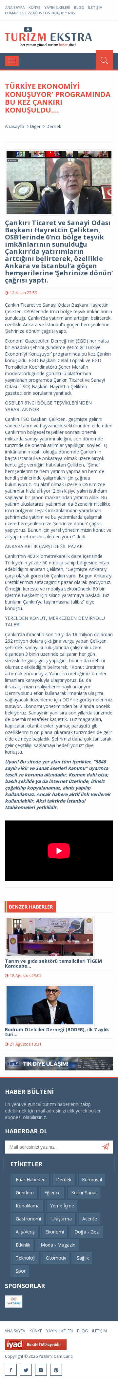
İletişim (95, 7)
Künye (34, 7)
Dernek (54, 126)
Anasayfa (14, 126)
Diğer (35, 126)
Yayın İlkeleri (57, 7)
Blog (79, 7)
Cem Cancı (63, 1356)
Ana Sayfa (15, 7)
